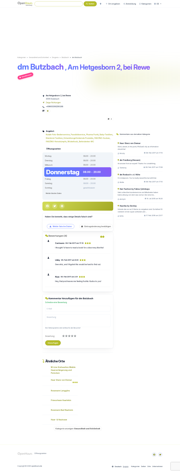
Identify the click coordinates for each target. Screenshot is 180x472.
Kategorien (135, 466)
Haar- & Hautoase (59, 419)
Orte (149, 466)
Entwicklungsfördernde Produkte (78, 138)
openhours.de (36, 466)
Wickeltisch (72, 141)
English (125, 467)
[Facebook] (154, 454)
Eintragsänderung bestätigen (97, 226)
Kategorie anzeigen (77, 428)
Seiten (143, 466)
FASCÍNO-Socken (102, 138)
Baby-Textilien (106, 134)
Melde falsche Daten (53, 193)
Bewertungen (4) (57, 235)
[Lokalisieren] (100, 3)
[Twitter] (160, 454)
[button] (158, 3)
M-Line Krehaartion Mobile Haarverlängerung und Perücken (63, 370)
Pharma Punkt (92, 134)
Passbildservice (78, 134)
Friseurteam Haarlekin (61, 400)
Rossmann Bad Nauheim (62, 410)
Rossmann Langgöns (60, 390)
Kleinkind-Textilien (54, 138)
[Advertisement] (90, 29)
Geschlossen (26, 75)
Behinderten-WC (86, 141)
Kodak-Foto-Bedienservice (58, 134)
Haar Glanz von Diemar (61, 380)
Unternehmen (157, 466)
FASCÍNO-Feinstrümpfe (56, 141)
